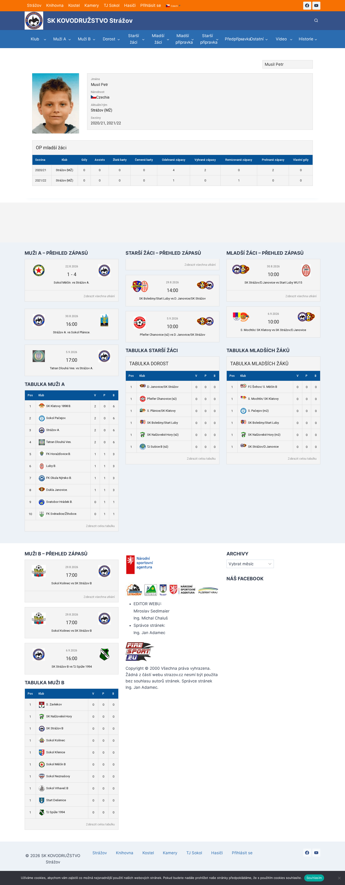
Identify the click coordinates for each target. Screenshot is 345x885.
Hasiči (130, 5)
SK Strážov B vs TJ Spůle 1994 (72, 666)
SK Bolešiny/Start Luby (162, 422)
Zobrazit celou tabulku (100, 526)
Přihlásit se (150, 5)
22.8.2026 (71, 266)
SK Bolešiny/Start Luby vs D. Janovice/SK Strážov (172, 298)
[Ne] (339, 878)
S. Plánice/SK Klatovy (161, 410)
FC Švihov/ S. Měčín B (262, 387)
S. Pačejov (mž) (258, 410)
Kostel (74, 5)
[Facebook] (307, 6)
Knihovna (55, 5)
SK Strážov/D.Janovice (263, 446)
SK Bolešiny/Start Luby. (263, 422)
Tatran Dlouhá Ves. (58, 442)
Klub (41, 395)
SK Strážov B (54, 728)
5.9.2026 (71, 352)
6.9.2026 (273, 314)
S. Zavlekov (54, 704)
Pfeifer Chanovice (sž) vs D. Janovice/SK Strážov (172, 334)
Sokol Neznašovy (58, 776)
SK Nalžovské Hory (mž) (264, 434)
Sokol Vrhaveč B (57, 788)
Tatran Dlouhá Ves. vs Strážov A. (71, 368)
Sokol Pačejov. (56, 418)
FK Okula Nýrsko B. (59, 478)
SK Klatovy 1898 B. (58, 406)
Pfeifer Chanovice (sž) (162, 398)
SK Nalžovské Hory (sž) (163, 434)
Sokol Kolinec (55, 740)
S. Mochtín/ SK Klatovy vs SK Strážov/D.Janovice (273, 330)
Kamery (91, 5)
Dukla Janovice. (57, 490)
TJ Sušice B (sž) (157, 446)
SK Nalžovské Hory (59, 716)
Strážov (34, 5)
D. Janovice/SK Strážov (162, 387)
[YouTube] (316, 6)
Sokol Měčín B (56, 764)
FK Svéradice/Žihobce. (61, 514)
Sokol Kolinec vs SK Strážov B (71, 583)
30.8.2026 (71, 316)
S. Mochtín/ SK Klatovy (263, 398)
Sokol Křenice (55, 752)
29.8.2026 (172, 282)
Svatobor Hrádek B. (59, 502)
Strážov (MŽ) (101, 110)
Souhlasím (314, 878)
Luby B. (51, 466)
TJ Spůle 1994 (55, 812)
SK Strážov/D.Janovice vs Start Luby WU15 (273, 282)
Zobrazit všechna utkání (99, 296)
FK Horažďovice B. (58, 454)
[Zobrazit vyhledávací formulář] (316, 20)
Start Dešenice (56, 800)
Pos (30, 395)
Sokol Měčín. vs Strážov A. (71, 282)
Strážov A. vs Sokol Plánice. (71, 332)
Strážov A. (53, 430)
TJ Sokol (111, 5)
